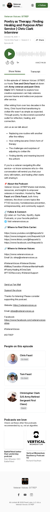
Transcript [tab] (35, 71)
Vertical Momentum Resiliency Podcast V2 (35, 455)
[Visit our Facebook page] (18, 494)
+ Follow (42, 5)
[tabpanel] (25, 209)
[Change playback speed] (18, 62)
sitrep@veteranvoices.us (22, 311)
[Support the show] (32, 5)
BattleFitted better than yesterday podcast (12, 453)
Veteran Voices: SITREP (17, 5)
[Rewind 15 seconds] (7, 62)
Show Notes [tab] (15, 71)
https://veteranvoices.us (25, 305)
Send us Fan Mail (12, 284)
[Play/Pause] (9, 54)
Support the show (12, 290)
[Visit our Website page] (31, 494)
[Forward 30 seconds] (12, 62)
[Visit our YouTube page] (25, 494)
